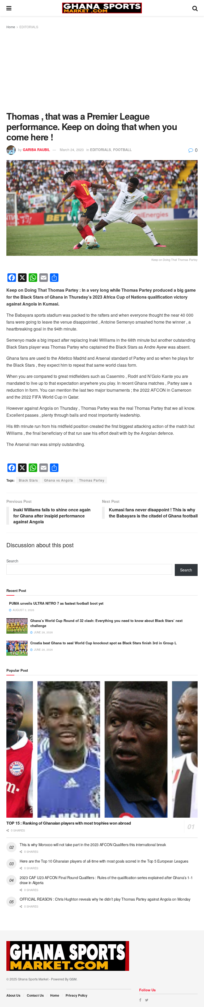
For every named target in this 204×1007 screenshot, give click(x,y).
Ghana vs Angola (58, 480)
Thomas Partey (91, 480)
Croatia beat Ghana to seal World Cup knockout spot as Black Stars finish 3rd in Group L (103, 642)
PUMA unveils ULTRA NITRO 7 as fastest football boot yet (56, 603)
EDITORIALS (28, 26)
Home (10, 26)
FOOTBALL (122, 149)
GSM (72, 979)
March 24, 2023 (72, 149)
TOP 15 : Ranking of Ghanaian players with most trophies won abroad (68, 823)
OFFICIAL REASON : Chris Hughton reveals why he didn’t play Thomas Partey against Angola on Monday (105, 899)
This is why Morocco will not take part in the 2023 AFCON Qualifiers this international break (93, 844)
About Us (13, 995)
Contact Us (35, 995)
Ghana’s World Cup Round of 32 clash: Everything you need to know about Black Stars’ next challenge (106, 623)
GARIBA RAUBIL (36, 149)
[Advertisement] (102, 69)
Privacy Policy (76, 995)
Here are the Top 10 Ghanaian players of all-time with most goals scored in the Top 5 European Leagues (104, 861)
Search (12, 560)
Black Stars (28, 480)
